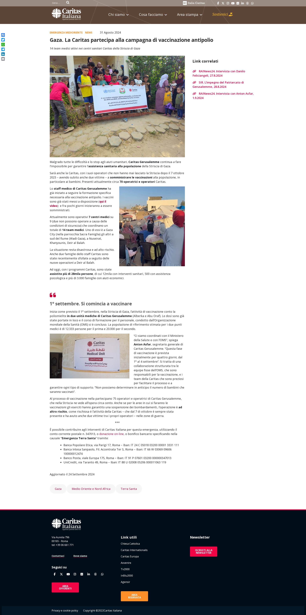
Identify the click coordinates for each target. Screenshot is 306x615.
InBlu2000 (127, 575)
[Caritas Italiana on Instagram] (228, 3)
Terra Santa (129, 489)
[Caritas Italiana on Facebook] (218, 3)
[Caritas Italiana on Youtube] (233, 3)
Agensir (125, 582)
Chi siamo (116, 14)
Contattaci (58, 555)
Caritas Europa (130, 556)
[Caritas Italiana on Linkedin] (242, 3)
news (88, 32)
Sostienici (220, 14)
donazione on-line (111, 434)
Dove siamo (80, 555)
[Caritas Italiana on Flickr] (238, 3)
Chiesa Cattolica (130, 543)
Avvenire (126, 563)
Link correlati (205, 61)
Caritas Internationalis (134, 550)
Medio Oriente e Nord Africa (91, 489)
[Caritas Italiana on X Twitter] (223, 3)
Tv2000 (125, 569)
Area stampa (187, 14)
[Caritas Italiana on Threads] (247, 3)
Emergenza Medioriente (66, 32)
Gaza (58, 489)
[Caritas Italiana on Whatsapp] (252, 3)
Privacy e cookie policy (65, 610)
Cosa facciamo (151, 14)
